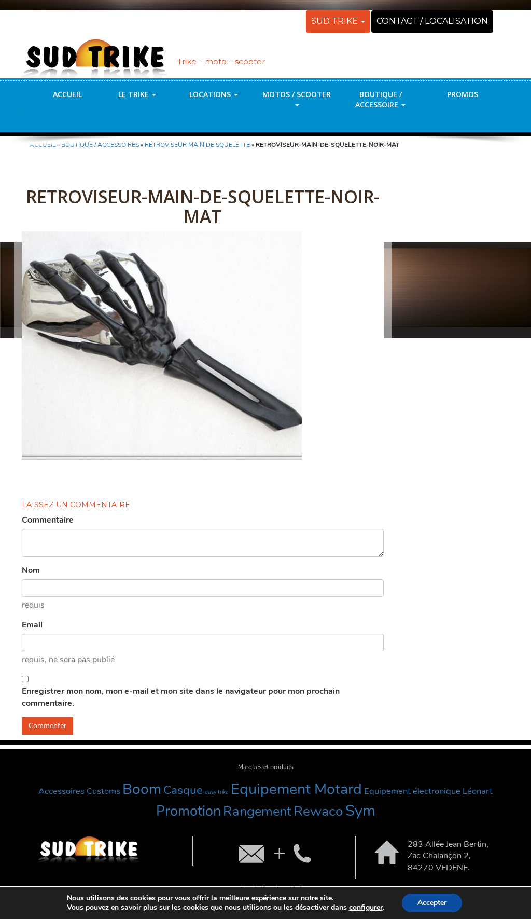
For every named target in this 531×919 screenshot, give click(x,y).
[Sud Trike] (94, 53)
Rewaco (318, 811)
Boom (141, 789)
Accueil (67, 94)
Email (32, 624)
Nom (31, 570)
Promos (462, 94)
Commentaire (48, 520)
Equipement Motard (296, 789)
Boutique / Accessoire (378, 99)
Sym (360, 810)
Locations (211, 94)
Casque (183, 790)
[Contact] (274, 853)
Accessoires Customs (79, 791)
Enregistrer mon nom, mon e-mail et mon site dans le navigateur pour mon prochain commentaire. (181, 697)
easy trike (217, 792)
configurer (366, 907)
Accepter (431, 903)
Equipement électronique (412, 791)
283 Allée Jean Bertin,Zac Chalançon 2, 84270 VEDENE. (448, 856)
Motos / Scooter (296, 94)
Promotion (188, 811)
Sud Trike (335, 21)
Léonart (478, 791)
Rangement (257, 811)
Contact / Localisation (432, 21)
